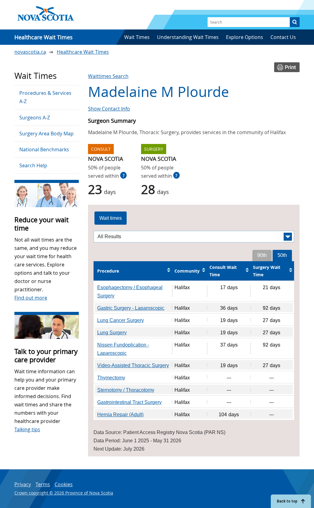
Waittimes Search (108, 76)
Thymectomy (111, 377)
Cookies (64, 484)
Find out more (30, 297)
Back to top (287, 501)
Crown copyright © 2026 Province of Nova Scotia (63, 493)
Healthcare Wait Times (83, 51)
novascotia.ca (30, 51)
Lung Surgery (112, 332)
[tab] (110, 218)
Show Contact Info (109, 108)
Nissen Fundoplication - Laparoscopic (123, 349)
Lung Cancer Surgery (120, 320)
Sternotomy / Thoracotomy (125, 390)
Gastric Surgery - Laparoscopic (130, 308)
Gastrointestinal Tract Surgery (129, 402)
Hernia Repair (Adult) (120, 414)
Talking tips (27, 429)
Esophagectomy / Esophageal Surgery (130, 291)
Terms (43, 484)
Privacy (22, 484)
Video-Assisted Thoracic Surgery (133, 365)
